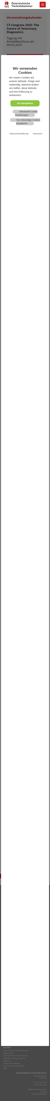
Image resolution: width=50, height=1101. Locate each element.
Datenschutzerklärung (19, 134)
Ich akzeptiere (25, 103)
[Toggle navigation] (43, 4)
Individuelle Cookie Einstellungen (26, 113)
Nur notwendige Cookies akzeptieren (28, 122)
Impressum (37, 134)
